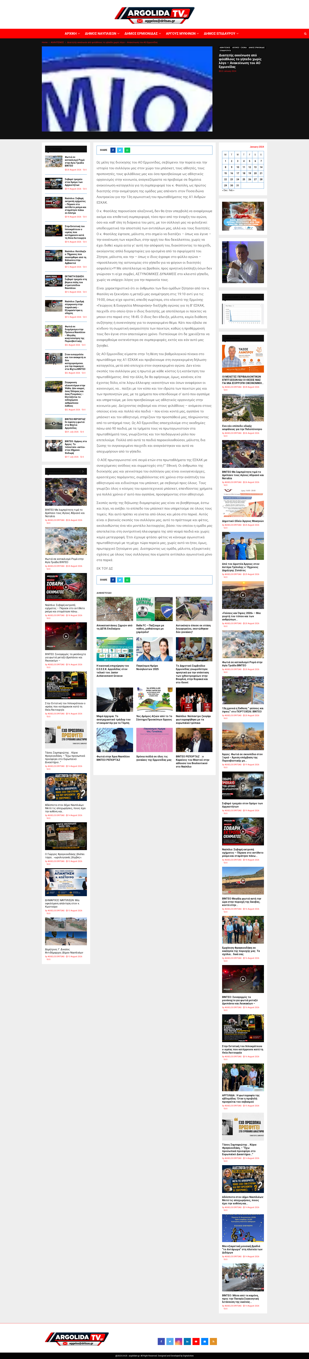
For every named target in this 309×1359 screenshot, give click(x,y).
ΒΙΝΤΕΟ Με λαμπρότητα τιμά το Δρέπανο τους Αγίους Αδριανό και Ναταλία (65, 513)
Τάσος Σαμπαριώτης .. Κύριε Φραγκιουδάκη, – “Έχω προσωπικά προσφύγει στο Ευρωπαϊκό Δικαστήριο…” (65, 757)
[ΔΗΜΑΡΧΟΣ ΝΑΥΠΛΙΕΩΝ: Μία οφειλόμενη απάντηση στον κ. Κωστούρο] (66, 882)
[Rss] (213, 1341)
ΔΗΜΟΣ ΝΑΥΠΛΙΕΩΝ (209, 2)
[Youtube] (196, 1341)
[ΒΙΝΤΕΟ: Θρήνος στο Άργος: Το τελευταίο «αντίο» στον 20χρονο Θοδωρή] (53, 445)
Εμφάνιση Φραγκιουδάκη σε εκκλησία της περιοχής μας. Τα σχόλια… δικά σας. (241, 951)
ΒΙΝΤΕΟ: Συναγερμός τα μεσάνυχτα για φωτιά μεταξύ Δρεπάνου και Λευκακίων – (65, 657)
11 (244, 167)
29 (225, 185)
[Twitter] (169, 1341)
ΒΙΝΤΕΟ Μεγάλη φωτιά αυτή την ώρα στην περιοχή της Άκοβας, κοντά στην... (241, 902)
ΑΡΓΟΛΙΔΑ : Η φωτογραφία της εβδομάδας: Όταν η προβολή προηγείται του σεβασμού (241, 1098)
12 (249, 167)
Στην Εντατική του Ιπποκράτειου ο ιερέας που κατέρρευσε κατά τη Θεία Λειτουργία (75, 232)
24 (237, 179)
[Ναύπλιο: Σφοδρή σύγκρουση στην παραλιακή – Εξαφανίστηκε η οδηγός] (53, 306)
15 (225, 173)
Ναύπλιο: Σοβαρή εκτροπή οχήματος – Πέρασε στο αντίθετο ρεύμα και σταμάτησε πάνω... (65, 608)
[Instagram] (178, 1341)
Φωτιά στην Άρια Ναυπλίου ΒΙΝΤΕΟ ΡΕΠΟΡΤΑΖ (113, 758)
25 (244, 179)
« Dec (225, 190)
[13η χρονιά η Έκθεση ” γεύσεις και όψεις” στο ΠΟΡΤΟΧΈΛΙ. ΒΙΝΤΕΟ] (243, 690)
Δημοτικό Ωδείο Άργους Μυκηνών (243, 521)
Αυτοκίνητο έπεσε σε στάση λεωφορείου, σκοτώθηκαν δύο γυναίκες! (193, 629)
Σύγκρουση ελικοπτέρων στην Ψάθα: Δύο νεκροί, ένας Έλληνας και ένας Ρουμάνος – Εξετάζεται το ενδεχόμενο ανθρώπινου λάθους (75, 394)
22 (225, 179)
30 (231, 185)
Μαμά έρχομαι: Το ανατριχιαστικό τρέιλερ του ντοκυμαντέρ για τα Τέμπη (114, 719)
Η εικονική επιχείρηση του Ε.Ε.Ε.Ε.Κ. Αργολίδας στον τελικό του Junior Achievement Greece (113, 670)
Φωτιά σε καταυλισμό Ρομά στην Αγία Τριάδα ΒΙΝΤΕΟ (64, 560)
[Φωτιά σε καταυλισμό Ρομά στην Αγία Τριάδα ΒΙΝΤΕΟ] (53, 161)
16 (231, 173)
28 (261, 179)
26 (249, 179)
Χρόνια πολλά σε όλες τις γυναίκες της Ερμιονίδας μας (154, 758)
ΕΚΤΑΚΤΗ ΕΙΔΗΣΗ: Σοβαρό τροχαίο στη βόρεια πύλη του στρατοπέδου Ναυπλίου (76, 282)
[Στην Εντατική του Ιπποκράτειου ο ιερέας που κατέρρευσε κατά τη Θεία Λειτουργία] (53, 230)
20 (255, 173)
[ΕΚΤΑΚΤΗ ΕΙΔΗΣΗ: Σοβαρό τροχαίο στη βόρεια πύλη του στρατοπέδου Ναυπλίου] (53, 281)
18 (244, 173)
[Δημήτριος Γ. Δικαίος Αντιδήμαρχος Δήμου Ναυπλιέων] (66, 931)
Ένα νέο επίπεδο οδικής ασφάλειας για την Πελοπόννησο (242, 427)
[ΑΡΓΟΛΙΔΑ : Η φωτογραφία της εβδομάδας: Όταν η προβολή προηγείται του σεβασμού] (243, 1077)
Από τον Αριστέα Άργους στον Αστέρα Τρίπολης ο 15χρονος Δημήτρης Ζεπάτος (240, 567)
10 (237, 167)
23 (231, 179)
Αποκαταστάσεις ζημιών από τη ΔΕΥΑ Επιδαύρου (114, 627)
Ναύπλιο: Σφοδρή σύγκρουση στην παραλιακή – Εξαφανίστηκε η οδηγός (74, 307)
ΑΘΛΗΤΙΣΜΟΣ (225, 48)
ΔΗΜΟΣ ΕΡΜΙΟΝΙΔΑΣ (229, 2)
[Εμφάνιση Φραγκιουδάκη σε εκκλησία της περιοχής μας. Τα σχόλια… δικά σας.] (243, 930)
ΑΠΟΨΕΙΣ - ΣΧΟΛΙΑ (239, 48)
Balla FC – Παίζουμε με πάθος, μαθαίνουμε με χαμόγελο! (150, 629)
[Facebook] (161, 1341)
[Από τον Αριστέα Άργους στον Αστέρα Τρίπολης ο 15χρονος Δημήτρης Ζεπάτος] (243, 546)
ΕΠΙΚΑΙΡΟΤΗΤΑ (225, 51)
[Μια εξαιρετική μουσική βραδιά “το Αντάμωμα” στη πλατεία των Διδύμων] (243, 1228)
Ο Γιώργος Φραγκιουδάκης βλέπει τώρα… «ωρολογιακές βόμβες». (64, 856)
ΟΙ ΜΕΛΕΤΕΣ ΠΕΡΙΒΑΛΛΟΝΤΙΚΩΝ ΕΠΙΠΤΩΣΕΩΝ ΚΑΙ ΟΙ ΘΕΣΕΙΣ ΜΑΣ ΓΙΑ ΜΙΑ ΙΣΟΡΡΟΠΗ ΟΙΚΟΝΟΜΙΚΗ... (243, 380)
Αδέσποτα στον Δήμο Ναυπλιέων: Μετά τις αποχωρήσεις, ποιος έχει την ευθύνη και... (65, 808)
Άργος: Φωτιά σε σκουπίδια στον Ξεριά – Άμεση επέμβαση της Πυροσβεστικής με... (242, 757)
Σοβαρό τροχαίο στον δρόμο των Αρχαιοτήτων (74, 182)
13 (255, 167)
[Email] (204, 1341)
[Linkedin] (187, 1341)
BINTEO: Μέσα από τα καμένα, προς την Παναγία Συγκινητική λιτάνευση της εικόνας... (240, 1298)
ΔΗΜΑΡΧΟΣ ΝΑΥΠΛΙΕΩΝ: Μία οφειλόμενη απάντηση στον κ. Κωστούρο (62, 903)
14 (261, 167)
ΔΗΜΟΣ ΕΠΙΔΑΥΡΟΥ (270, 2)
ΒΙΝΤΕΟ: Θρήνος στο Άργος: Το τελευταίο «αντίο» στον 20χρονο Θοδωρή (76, 447)
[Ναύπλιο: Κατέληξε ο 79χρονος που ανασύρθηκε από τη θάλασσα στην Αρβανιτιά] (53, 255)
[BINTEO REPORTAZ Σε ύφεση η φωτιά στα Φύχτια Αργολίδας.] (53, 423)
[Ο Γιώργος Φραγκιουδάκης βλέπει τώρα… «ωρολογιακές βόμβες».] (66, 836)
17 (237, 173)
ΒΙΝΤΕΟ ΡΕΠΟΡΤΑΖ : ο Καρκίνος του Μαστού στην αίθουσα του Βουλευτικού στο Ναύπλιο (192, 761)
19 (249, 173)
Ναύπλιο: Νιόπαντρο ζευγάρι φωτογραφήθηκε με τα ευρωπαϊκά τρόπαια (193, 719)
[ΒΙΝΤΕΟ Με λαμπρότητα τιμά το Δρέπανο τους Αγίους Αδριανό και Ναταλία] (66, 492)
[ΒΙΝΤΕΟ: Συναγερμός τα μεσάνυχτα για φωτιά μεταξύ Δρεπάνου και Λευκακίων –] (66, 636)
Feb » (231, 190)
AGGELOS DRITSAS (56, 520)
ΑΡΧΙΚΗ (194, 2)
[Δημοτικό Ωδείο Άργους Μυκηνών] (243, 503)
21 (261, 173)
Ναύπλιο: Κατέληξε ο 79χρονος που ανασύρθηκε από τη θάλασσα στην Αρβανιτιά (75, 257)
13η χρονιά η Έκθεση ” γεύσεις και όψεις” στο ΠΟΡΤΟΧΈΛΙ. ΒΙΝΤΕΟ (242, 710)
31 (237, 185)
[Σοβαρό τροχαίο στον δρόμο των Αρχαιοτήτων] (53, 183)
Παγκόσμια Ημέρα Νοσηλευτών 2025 (147, 667)
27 (255, 179)
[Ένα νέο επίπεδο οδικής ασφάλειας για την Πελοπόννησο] (243, 408)
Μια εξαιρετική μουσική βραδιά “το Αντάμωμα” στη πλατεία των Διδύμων (242, 1249)
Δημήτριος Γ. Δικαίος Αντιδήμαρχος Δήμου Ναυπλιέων (64, 951)
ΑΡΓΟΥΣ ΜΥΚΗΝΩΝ (250, 2)
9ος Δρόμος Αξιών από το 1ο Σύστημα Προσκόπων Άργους (154, 718)
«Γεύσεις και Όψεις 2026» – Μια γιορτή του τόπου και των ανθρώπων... (241, 616)
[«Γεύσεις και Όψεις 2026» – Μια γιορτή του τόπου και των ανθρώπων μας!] (243, 595)
